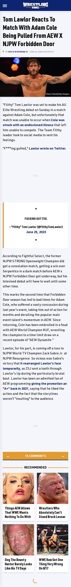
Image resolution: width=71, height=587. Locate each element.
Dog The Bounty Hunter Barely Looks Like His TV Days (18, 564)
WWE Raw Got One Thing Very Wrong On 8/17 (51, 564)
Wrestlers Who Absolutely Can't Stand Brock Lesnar (52, 512)
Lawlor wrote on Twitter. (47, 148)
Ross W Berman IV (18, 51)
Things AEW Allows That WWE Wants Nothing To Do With (18, 512)
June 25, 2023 (36, 232)
